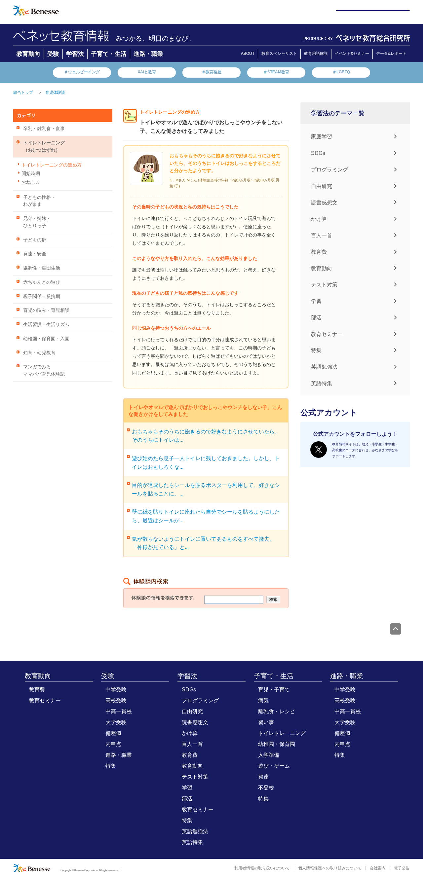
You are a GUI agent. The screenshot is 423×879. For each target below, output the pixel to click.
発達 (263, 777)
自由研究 (321, 186)
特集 (316, 350)
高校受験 (116, 700)
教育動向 (28, 54)
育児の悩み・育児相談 (46, 310)
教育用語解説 (316, 53)
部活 (316, 317)
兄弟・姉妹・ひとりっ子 (37, 222)
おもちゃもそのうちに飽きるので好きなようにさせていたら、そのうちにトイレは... (206, 436)
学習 (316, 301)
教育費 (319, 252)
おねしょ (30, 182)
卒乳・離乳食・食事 (44, 128)
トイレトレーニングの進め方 (51, 165)
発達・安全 (34, 253)
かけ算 (319, 219)
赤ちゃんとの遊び (41, 282)
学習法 (75, 54)
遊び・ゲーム (274, 766)
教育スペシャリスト (279, 53)
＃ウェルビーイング (82, 72)
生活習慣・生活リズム (46, 324)
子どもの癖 (34, 240)
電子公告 (402, 868)
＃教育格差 (211, 72)
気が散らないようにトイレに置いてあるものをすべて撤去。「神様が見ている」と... (203, 543)
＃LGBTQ (341, 72)
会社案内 (378, 868)
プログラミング (329, 169)
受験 (53, 54)
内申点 (113, 744)
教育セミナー (327, 334)
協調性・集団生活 (41, 268)
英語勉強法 (324, 367)
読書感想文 (324, 202)
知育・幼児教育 (39, 352)
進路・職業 (148, 54)
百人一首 (321, 235)
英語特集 (321, 383)
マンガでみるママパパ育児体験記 (44, 370)
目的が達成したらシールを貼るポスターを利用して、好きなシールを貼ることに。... (206, 489)
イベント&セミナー (352, 53)
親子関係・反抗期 (41, 296)
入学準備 (268, 755)
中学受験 (116, 689)
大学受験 (116, 722)
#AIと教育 (147, 72)
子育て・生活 (109, 54)
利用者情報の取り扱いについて (262, 868)
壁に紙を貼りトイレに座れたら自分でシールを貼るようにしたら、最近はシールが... (206, 516)
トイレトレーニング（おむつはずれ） (44, 146)
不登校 (266, 787)
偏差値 (113, 733)
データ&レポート (391, 53)
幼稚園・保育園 (276, 744)
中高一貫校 (118, 711)
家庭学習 (321, 136)
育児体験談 (55, 92)
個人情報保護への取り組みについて (330, 868)
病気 (263, 700)
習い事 (266, 722)
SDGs (318, 153)
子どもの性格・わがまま (39, 201)
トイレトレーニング (282, 733)
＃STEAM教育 (276, 72)
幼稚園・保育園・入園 (46, 338)
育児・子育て (274, 689)
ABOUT (247, 53)
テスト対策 (324, 284)
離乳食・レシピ (276, 711)
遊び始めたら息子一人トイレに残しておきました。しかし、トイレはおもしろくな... (206, 463)
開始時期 (30, 173)
